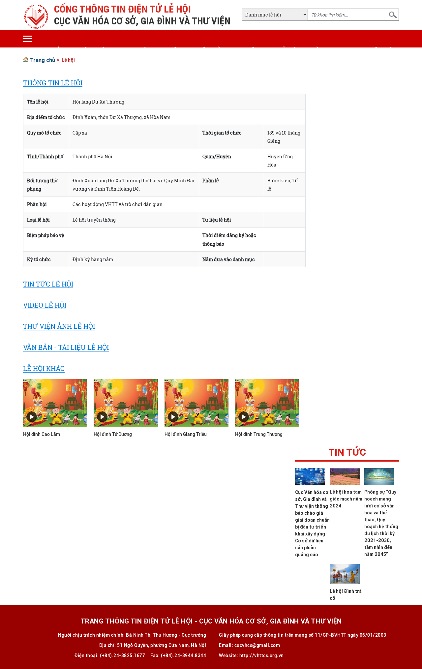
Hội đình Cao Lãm (41, 434)
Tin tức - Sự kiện (154, 50)
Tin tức (347, 453)
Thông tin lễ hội (270, 50)
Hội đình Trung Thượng (259, 434)
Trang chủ (41, 50)
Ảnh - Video (334, 50)
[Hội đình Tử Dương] (126, 403)
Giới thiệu (92, 50)
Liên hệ (380, 50)
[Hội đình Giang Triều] (196, 403)
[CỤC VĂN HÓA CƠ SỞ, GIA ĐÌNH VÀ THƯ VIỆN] (36, 16)
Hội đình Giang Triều (186, 434)
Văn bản (212, 50)
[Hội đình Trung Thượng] (267, 403)
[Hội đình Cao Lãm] (55, 403)
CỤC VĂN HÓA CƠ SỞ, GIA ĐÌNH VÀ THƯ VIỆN (142, 21)
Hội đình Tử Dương (113, 434)
